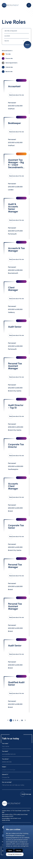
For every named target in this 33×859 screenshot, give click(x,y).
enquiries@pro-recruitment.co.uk (11, 818)
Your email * (5, 751)
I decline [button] (18, 850)
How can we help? (7, 782)
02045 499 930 (6, 820)
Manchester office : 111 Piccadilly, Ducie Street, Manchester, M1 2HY (15, 815)
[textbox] (14, 41)
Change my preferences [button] (15, 854)
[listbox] (16, 770)
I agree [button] (10, 850)
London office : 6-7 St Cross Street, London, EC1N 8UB (15, 811)
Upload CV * (5, 774)
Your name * (5, 743)
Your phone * (5, 759)
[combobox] (14, 41)
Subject (4, 766)
